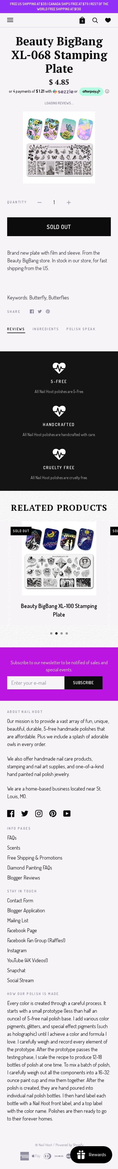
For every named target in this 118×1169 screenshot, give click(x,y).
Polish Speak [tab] (80, 329)
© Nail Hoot (43, 1144)
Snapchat (16, 970)
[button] (59, 92)
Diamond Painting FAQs (29, 867)
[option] (59, 148)
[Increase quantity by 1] (68, 202)
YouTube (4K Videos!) (27, 960)
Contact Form (20, 900)
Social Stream (20, 980)
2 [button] (56, 633)
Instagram (17, 950)
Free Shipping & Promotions (34, 857)
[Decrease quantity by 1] (39, 202)
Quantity (17, 202)
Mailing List (17, 920)
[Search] (95, 19)
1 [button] (51, 633)
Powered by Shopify (69, 1144)
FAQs (12, 837)
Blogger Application (26, 910)
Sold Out (59, 226)
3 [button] (61, 633)
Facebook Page (22, 930)
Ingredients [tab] (46, 329)
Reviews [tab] (16, 329)
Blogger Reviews (23, 877)
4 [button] (67, 633)
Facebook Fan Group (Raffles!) (36, 940)
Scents (13, 847)
